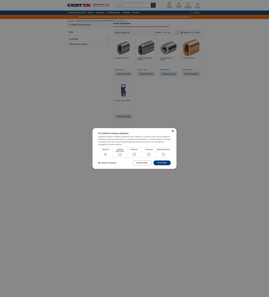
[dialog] (134, 148)
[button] (107, 163)
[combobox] (173, 131)
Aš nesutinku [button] (142, 163)
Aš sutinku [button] (162, 163)
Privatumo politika (115, 144)
